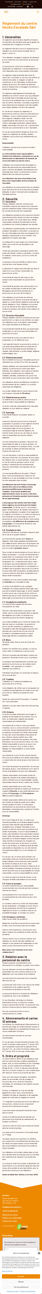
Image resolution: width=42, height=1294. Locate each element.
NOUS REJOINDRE (11, 6)
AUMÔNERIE (24, 1)
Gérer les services (7, 1271)
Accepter (21, 1276)
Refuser (21, 1282)
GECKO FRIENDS (17, 1)
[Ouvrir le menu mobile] (38, 12)
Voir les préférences (21, 1287)
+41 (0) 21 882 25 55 (27, 4)
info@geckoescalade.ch (17, 4)
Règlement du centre (10, 1215)
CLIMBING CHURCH (33, 1)
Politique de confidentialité (27, 1291)
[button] (39, 1253)
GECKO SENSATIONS (9, 1)
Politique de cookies (13, 1291)
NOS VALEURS (20, 6)
